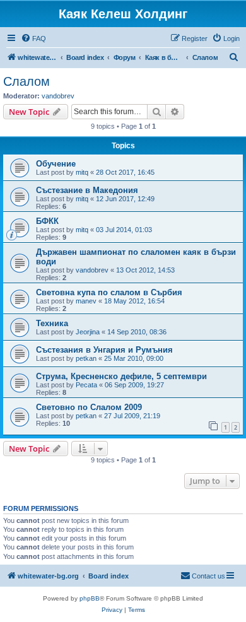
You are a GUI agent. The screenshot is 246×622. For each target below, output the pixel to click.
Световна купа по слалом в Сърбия (109, 292)
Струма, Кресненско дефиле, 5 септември (121, 376)
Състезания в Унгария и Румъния (104, 350)
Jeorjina (88, 332)
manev (86, 301)
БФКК (47, 221)
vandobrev (58, 96)
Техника (52, 323)
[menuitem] (33, 38)
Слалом (26, 81)
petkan (86, 358)
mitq (82, 172)
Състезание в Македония (87, 190)
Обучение (56, 163)
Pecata (86, 385)
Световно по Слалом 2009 (89, 407)
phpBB (89, 598)
